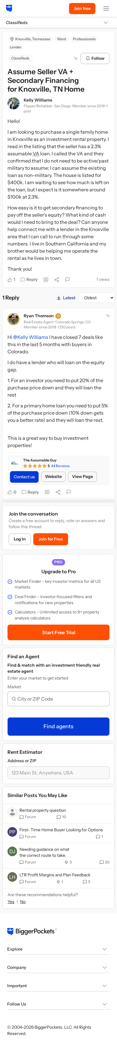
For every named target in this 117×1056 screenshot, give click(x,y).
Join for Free (51, 539)
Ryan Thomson (39, 315)
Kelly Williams (38, 100)
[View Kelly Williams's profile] (14, 103)
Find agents (59, 726)
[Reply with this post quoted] (46, 279)
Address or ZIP (22, 760)
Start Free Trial (58, 632)
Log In (20, 539)
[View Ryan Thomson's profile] (14, 319)
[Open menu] (106, 8)
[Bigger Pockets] (9, 8)
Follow (98, 58)
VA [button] (36, 154)
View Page (82, 476)
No (23, 901)
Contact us (24, 476)
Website (53, 476)
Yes (11, 901)
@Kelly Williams (30, 337)
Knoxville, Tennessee (32, 39)
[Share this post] (56, 279)
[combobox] (60, 699)
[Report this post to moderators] (67, 279)
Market (14, 686)
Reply (32, 279)
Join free (82, 8)
